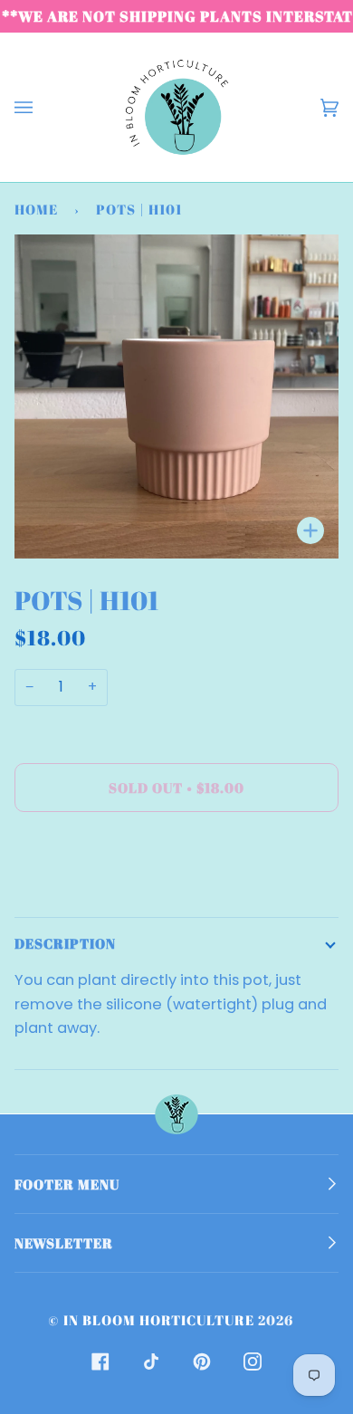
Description (65, 943)
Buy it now (176, 864)
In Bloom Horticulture (158, 1320)
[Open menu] (41, 107)
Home (36, 209)
